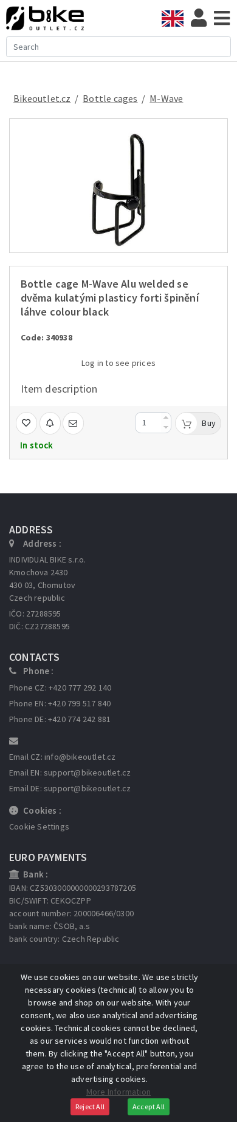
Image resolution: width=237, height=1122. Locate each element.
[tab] (176, 18)
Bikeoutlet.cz (42, 98)
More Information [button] (118, 1091)
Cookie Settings (39, 826)
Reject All (90, 1106)
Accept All (148, 1106)
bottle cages (110, 98)
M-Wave (166, 98)
